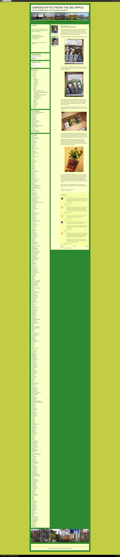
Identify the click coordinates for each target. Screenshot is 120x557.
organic (33, 374)
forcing (33, 274)
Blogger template (4, 555)
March (35, 101)
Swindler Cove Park (35, 475)
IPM (32, 325)
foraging (33, 273)
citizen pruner (34, 200)
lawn (32, 343)
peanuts (33, 379)
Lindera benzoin (34, 348)
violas (33, 497)
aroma (33, 154)
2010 (34, 78)
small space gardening (36, 454)
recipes (33, 422)
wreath (33, 525)
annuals (33, 145)
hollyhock (33, 312)
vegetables (34, 493)
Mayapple (33, 360)
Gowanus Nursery (35, 292)
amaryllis (33, 141)
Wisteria (33, 522)
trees (33, 490)
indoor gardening (35, 322)
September (36, 83)
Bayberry (33, 166)
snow (33, 455)
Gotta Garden (34, 123)
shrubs (33, 451)
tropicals (33, 491)
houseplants (34, 315)
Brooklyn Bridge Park (35, 185)
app (32, 149)
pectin (33, 381)
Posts (34, 63)
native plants (34, 366)
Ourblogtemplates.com (13, 555)
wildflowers (34, 509)
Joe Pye (33, 332)
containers (33, 215)
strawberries (34, 466)
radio (32, 419)
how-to (33, 316)
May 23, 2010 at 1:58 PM (68, 229)
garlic (33, 286)
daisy (33, 231)
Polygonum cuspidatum (36, 401)
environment (34, 254)
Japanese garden (35, 326)
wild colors (33, 504)
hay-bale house (34, 302)
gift (32, 289)
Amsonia (33, 143)
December (36, 79)
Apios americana (35, 148)
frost (32, 277)
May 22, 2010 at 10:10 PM (68, 218)
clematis (33, 207)
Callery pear (34, 192)
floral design (34, 268)
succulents (34, 469)
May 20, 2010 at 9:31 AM (68, 212)
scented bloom (34, 442)
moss (33, 361)
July (34, 86)
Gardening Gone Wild (35, 121)
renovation (33, 426)
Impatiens (33, 321)
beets (33, 167)
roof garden (34, 432)
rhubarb (33, 431)
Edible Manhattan (35, 249)
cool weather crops (35, 220)
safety (33, 439)
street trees (34, 468)
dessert (33, 238)
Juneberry (33, 336)
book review (34, 177)
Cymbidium (34, 230)
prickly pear (34, 408)
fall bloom (33, 262)
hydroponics (34, 320)
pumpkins (33, 414)
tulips (33, 492)
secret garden (34, 445)
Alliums (33, 139)
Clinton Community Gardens (39, 90)
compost (33, 214)
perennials (33, 384)
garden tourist (34, 285)
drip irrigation (34, 242)
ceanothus (33, 194)
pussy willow (34, 415)
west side (33, 503)
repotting (33, 427)
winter (33, 515)
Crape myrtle (34, 226)
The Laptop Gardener (35, 130)
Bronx (33, 183)
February (35, 103)
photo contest (34, 390)
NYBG (33, 369)
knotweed (33, 338)
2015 (34, 71)
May (34, 89)
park (32, 378)
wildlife (33, 510)
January (35, 104)
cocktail (33, 209)
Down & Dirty (34, 117)
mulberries (34, 363)
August (35, 85)
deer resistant (34, 236)
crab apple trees (34, 224)
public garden (34, 413)
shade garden (34, 449)
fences (33, 267)
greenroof (33, 298)
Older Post (87, 246)
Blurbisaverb (34, 43)
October (35, 82)
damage (33, 232)
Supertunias (34, 472)
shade (33, 448)
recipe (33, 421)
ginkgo (33, 290)
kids (32, 337)
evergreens (34, 260)
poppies (33, 403)
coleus (33, 210)
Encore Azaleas (34, 253)
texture (33, 478)
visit (32, 498)
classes (33, 206)
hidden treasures (35, 307)
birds (32, 173)
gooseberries (34, 291)
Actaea (33, 136)
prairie (33, 407)
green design (34, 295)
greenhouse (34, 296)
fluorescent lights (35, 272)
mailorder (64, 190)
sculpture (33, 444)
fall (32, 261)
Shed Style (33, 129)
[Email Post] (72, 189)
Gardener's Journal (35, 120)
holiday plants (34, 310)
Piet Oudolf (34, 395)
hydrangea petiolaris (35, 319)
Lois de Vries (34, 127)
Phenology (33, 389)
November (36, 81)
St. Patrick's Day (35, 462)
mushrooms (34, 365)
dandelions (34, 233)
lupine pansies (34, 354)
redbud (33, 425)
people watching (34, 383)
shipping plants (68, 190)
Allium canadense (35, 138)
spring (33, 460)
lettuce (33, 344)
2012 (34, 75)
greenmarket (34, 297)
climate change (34, 208)
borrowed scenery (35, 179)
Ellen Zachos (66, 220)
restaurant (33, 428)
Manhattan (33, 357)
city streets (34, 204)
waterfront (33, 502)
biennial (33, 172)
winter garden (34, 520)
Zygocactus (34, 526)
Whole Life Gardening (35, 131)
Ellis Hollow (34, 118)
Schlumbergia (34, 443)
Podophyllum (34, 397)
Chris (65, 231)
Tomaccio (33, 484)
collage (33, 212)
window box (34, 513)
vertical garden (34, 495)
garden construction (35, 280)
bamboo (33, 162)
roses (33, 436)
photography (34, 391)
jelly (32, 330)
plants (33, 396)
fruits (33, 278)
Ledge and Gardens (35, 126)
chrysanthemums (35, 197)
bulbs (33, 189)
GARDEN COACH (37, 96)
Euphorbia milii (34, 259)
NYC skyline (34, 371)
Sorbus (33, 457)
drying (33, 244)
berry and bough (34, 171)
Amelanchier (34, 142)
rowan (33, 437)
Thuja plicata (34, 481)
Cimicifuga (33, 198)
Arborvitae (33, 151)
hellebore (33, 304)
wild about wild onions (37, 97)
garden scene (34, 284)
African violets (34, 137)
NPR (32, 368)
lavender (33, 342)
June (35, 88)
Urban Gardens (66, 205)
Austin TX (33, 160)
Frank (65, 214)
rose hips (33, 434)
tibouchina (33, 483)
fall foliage (33, 263)
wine (32, 514)
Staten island (34, 463)
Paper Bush (34, 377)
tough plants (34, 486)
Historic (33, 308)
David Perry (34, 114)
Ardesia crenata (34, 153)
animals (33, 144)
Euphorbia (33, 256)
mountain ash (34, 362)
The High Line (34, 479)
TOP (119, 555)
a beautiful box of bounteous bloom (40, 94)
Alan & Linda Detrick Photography (38, 112)
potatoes (33, 404)
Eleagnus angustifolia (35, 251)
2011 (34, 76)
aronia (33, 155)
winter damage (34, 519)
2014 (34, 72)
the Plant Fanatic (35, 480)
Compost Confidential (35, 113)
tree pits (33, 489)
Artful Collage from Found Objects (38, 36)
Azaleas (33, 161)
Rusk (33, 438)
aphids (33, 147)
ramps (33, 420)
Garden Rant (34, 119)
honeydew (33, 313)
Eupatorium (34, 255)
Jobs (32, 331)
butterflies (33, 190)
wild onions (34, 507)
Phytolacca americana (36, 392)
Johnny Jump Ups (35, 333)
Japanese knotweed (35, 327)
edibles (33, 250)
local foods (34, 350)
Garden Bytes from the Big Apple (58, 7)
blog (40, 31)
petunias (33, 386)
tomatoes (33, 485)
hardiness (33, 301)
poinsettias (34, 398)
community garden (35, 213)
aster (33, 159)
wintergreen (34, 521)
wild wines (33, 508)
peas (32, 380)
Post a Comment (64, 244)
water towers (34, 501)
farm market (34, 266)
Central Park (34, 195)
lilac (32, 345)
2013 (34, 74)
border (33, 178)
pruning (33, 410)
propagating (34, 409)
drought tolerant (34, 243)
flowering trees (34, 271)
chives (33, 196)
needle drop (34, 367)
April (35, 100)
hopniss (33, 314)
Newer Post (62, 246)
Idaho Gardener (34, 124)
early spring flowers (35, 245)
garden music (34, 283)
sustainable (34, 473)
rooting (33, 433)
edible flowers (34, 248)
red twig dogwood (35, 424)
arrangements (34, 156)
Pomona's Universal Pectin (36, 402)
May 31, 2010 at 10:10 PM (68, 243)
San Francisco (34, 440)
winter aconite (34, 516)
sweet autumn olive (35, 474)
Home (74, 246)
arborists (33, 150)
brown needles (34, 186)
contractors (34, 218)
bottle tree (33, 180)
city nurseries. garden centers (37, 202)
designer (33, 237)
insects (33, 324)
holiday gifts (34, 309)
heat (32, 303)
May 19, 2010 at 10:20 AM (68, 203)
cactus (33, 191)
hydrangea (33, 318)
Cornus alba (34, 221)
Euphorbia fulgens (35, 257)
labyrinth (33, 339)
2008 (34, 107)
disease (33, 239)
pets (32, 385)
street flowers (34, 467)
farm (32, 265)
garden (33, 279)
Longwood (33, 351)
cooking (33, 219)
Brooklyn (33, 184)
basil (32, 165)
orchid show (34, 372)
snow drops (34, 456)
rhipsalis (33, 430)
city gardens (34, 201)
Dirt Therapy (34, 115)
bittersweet (34, 174)
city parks (33, 203)
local (32, 349)
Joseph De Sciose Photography (37, 125)
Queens (33, 416)
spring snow (34, 461)
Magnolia (33, 355)
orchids (33, 373)
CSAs (33, 227)
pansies (33, 375)
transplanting (34, 487)
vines (33, 496)
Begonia (33, 168)
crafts (33, 225)
